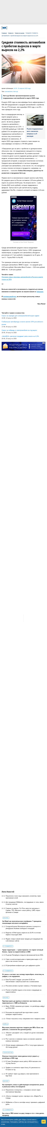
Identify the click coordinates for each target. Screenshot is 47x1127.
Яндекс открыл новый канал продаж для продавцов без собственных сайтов (24, 940)
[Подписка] (35, 27)
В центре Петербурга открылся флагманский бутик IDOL (24, 955)
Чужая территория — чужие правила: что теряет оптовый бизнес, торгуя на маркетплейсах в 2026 (22, 951)
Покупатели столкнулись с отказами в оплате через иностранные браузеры (23, 1091)
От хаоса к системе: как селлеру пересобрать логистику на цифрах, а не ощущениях (23, 975)
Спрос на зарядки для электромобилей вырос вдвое (20, 316)
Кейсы (5, 1024)
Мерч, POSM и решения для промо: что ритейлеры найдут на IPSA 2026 (25, 1007)
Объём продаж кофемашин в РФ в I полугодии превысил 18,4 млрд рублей (25, 1046)
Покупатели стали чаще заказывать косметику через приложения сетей (23, 897)
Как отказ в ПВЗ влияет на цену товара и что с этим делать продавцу (23, 1114)
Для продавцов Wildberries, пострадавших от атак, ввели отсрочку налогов (25, 903)
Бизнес (6, 917)
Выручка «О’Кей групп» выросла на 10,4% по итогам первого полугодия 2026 (23, 933)
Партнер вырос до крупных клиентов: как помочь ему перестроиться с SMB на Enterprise (21, 1002)
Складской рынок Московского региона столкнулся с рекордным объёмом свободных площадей (23, 927)
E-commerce (8, 946)
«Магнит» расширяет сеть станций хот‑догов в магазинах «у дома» (25, 1034)
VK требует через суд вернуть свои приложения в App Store (22, 1075)
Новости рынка (19, 33)
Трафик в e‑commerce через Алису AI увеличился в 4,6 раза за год (23, 1068)
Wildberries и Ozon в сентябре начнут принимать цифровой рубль (25, 1103)
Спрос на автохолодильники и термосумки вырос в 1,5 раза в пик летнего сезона (24, 960)
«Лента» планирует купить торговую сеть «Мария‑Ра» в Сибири (24, 1097)
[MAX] (18, 27)
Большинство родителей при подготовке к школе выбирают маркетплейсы (22, 1013)
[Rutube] (30, 27)
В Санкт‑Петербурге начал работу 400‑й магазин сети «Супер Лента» (23, 1062)
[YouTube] (26, 27)
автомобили (9, 91)
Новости (10, 33)
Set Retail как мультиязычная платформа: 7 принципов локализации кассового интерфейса (21, 922)
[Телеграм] (10, 27)
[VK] (14, 27)
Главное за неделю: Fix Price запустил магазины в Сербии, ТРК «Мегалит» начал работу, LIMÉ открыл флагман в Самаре (23, 910)
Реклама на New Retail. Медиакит (23, 242)
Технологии (8, 1052)
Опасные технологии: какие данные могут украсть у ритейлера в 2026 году (20, 1057)
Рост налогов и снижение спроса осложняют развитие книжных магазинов (24, 1040)
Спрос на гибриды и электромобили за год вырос (19, 330)
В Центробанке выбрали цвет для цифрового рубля (23, 965)
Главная (4, 33)
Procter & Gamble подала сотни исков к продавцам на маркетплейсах (23, 991)
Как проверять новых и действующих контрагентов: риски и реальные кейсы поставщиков (23, 1085)
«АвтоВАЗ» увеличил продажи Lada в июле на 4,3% (20, 336)
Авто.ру (15, 91)
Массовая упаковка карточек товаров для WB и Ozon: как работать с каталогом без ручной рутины (22, 1028)
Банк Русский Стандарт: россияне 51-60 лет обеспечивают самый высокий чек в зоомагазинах (22, 980)
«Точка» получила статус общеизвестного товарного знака (25, 1018)
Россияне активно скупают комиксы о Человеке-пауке (24, 986)
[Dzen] (22, 27)
